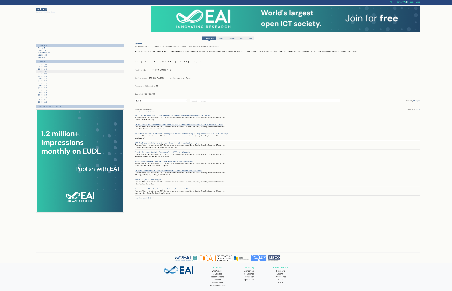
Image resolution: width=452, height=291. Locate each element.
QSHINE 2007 (43, 45)
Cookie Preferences (217, 286)
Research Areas (217, 277)
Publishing (280, 271)
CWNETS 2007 (43, 50)
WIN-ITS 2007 (42, 55)
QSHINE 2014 (42, 83)
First (136, 112)
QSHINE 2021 (42, 100)
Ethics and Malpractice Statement (49, 106)
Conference (249, 274)
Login (418, 2)
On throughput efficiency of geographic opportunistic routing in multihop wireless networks (168, 170)
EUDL (280, 283)
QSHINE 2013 (42, 81)
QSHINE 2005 (42, 67)
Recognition (249, 277)
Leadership (217, 274)
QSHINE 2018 (42, 92)
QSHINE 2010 (42, 78)
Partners (217, 280)
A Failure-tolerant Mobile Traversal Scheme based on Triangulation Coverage (164, 161)
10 (414, 109)
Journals (280, 274)
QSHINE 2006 (42, 69)
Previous (142, 112)
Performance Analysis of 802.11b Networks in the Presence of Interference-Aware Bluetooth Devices (172, 115)
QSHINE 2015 (42, 85)
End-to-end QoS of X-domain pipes (148, 180)
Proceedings (280, 277)
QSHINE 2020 (42, 97)
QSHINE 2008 (42, 74)
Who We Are (217, 271)
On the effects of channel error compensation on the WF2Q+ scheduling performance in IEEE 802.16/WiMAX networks (179, 124)
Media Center (217, 283)
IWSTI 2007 (41, 57)
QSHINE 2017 (42, 90)
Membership (249, 271)
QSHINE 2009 (42, 76)
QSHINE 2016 (42, 88)
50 (419, 109)
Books (280, 280)
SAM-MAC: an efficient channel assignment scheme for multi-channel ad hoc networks (167, 143)
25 (417, 109)
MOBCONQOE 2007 (44, 53)
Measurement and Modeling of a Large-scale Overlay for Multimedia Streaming (164, 189)
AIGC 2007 (41, 48)
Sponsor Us (249, 280)
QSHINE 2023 (42, 102)
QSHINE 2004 (42, 64)
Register (410, 2)
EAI (250, 38)
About (392, 2)
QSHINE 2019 (42, 95)
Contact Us (401, 2)
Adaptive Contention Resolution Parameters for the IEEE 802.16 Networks (162, 152)
